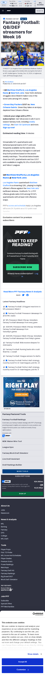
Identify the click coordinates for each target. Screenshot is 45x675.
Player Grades (6, 558)
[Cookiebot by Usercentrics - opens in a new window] (32, 614)
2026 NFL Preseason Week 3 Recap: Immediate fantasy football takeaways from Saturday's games (22, 329)
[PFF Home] (9, 11)
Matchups (5, 567)
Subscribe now (22, 267)
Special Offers (6, 604)
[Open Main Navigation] (3, 11)
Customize (21, 670)
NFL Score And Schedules (11, 555)
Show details (33, 654)
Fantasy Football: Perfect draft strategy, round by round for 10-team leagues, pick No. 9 (21, 368)
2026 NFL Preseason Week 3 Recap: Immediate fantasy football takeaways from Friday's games (22, 337)
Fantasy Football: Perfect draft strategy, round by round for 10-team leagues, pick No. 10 (21, 362)
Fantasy (4, 530)
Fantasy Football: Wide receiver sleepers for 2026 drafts (21, 344)
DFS (2, 533)
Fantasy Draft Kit (7, 570)
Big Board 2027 (7, 576)
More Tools (22, 471)
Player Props (6, 549)
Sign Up (24, 19)
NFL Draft (4, 539)
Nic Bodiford (9, 82)
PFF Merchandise (7, 607)
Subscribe (5, 601)
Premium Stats (6, 561)
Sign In (40, 11)
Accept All (22, 662)
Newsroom (5, 513)
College (4, 536)
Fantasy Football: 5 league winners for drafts (23, 356)
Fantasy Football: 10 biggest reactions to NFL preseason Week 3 (22, 308)
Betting (4, 527)
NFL (4, 2)
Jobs (3, 510)
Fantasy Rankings (8, 573)
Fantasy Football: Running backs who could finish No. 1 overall (21, 351)
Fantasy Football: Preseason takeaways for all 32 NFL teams (22, 315)
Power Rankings (7, 564)
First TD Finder (6, 552)
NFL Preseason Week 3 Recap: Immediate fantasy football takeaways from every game (20, 321)
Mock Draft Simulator (9, 579)
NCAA (4, 5)
